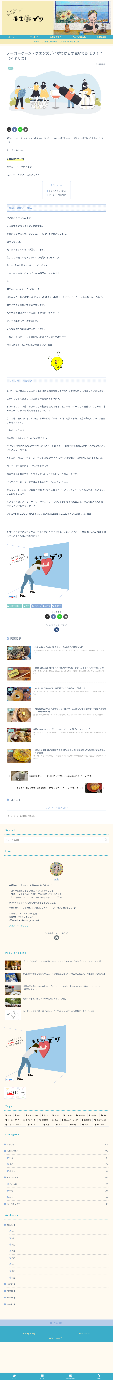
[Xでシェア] (9, 129)
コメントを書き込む (56, 807)
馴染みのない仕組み (57, 190)
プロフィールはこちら (18, 925)
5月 (13, 1251)
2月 (13, 1270)
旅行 (27, 606)
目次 (52, 185)
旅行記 (47, 606)
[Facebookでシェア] (14, 129)
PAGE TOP (57, 1322)
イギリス (37, 606)
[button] (25, 129)
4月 (13, 1257)
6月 (13, 1244)
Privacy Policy (29, 1333)
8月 (13, 1231)
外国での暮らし (15, 606)
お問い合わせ (84, 1333)
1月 (13, 1277)
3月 (13, 1264)
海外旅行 (58, 606)
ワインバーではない (57, 194)
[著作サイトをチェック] (56, 629)
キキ (56, 879)
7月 (13, 1237)
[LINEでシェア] (20, 129)
